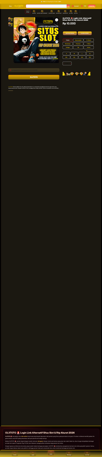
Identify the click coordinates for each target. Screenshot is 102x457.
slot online (24, 436)
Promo (14, 454)
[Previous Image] (16, 42)
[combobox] (46, 6)
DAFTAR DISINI (70, 33)
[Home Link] (19, 6)
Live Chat (87, 454)
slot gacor (40, 441)
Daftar (51, 454)
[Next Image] (56, 42)
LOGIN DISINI (85, 33)
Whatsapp (69, 454)
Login (33, 454)
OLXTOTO (34, 77)
